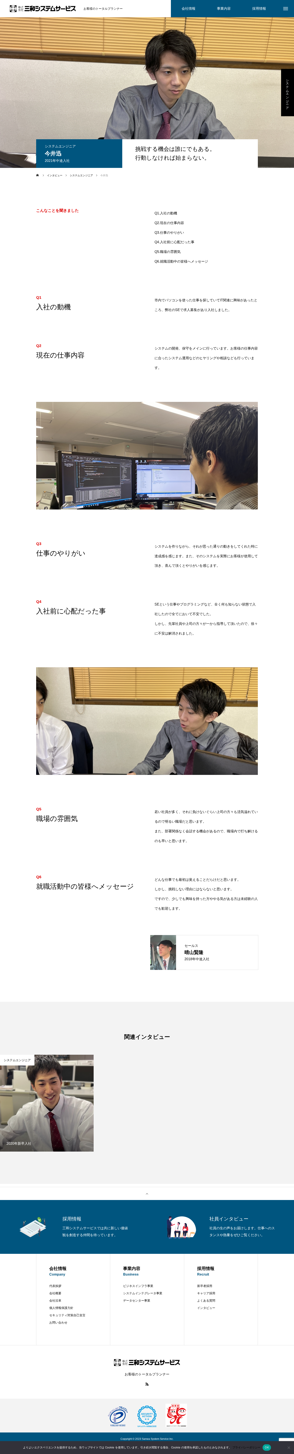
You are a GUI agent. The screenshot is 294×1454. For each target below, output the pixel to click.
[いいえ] (288, 1447)
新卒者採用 (204, 1285)
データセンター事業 (136, 1300)
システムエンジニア (287, 92)
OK (267, 1447)
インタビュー (206, 1307)
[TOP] (147, 1193)
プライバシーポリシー (246, 1447)
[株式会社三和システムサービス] (43, 8)
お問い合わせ (58, 1322)
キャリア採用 (206, 1293)
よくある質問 (206, 1300)
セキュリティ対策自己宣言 (67, 1315)
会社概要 (55, 1293)
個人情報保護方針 (61, 1307)
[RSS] (147, 1384)
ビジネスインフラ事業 (138, 1285)
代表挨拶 (55, 1285)
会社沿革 (55, 1300)
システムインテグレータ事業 (142, 1293)
